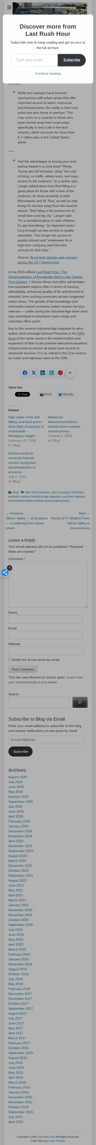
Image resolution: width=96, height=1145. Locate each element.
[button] (4, 572)
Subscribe (71, 60)
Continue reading (48, 73)
